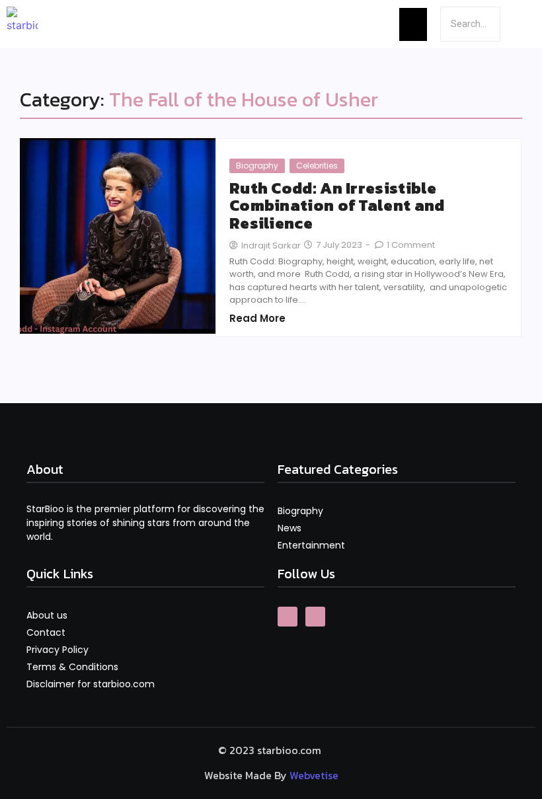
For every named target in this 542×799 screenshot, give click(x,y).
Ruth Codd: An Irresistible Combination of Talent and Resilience (337, 206)
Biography (257, 165)
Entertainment (311, 545)
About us (46, 615)
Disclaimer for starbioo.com (90, 684)
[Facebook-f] (287, 617)
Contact (45, 632)
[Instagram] (315, 617)
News (289, 528)
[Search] (516, 24)
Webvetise (314, 775)
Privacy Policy (57, 649)
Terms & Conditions (72, 666)
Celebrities (317, 165)
